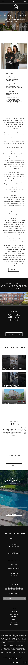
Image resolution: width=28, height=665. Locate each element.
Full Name (3, 486)
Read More (13, 269)
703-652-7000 (14, 579)
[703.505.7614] (14, 2)
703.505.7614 (14, 550)
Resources (14, 622)
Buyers (14, 619)
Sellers (14, 616)
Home (14, 608)
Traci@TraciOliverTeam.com (14, 553)
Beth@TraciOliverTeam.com (14, 568)
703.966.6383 (14, 564)
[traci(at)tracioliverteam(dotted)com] (25, 2)
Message (3, 503)
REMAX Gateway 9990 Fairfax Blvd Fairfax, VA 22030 (14, 573)
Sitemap (22, 657)
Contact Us (14, 624)
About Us (14, 611)
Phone (2, 497)
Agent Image (18, 658)
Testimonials (14, 614)
